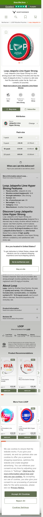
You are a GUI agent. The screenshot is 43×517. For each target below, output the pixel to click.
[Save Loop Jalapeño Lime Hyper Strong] (6, 32)
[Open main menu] (6, 17)
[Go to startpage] (21, 12)
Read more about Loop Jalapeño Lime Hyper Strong (20, 87)
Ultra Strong (21, 102)
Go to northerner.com (20, 262)
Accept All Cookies (20, 494)
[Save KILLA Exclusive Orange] (21, 360)
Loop (5, 288)
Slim (8, 101)
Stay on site (20, 269)
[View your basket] (35, 17)
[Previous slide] (3, 373)
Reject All (20, 501)
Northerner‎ (5, 22)
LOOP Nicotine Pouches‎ (18, 22)
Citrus (33, 101)
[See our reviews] (20, 6)
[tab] (19, 62)
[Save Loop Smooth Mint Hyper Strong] (21, 409)
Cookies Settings (20, 507)
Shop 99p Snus (20, 2)
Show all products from (20, 329)
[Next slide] (38, 373)
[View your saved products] (25, 17)
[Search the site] (15, 17)
